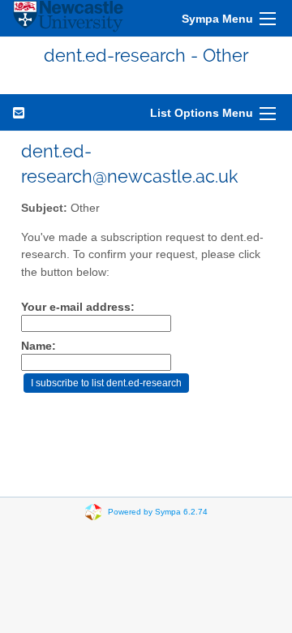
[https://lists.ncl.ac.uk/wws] (68, 18)
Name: (38, 346)
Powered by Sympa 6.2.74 (158, 511)
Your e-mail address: (78, 307)
